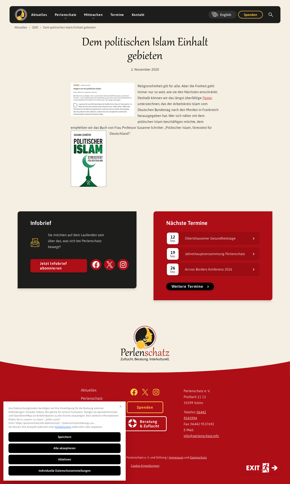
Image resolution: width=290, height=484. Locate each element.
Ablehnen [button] (64, 459)
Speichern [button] (64, 437)
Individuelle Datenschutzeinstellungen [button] (65, 470)
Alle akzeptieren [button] (64, 448)
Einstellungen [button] (63, 426)
